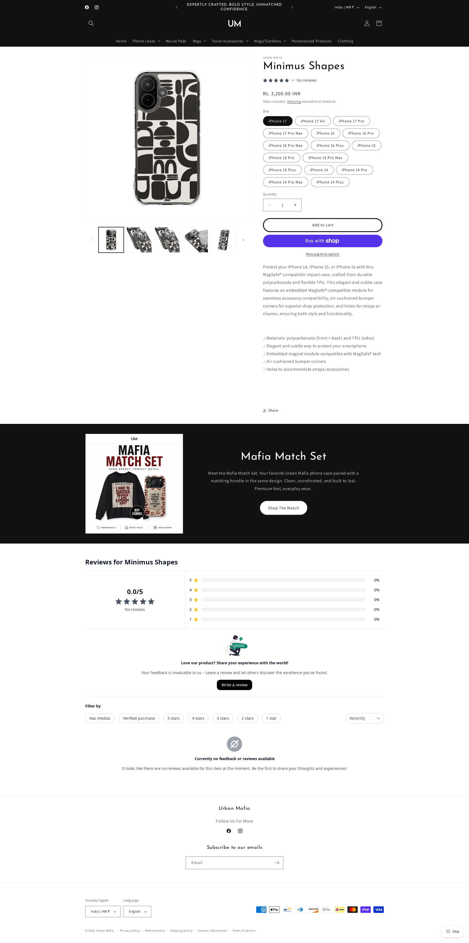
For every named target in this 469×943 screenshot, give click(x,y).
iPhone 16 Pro (361, 133)
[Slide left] (91, 240)
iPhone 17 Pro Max (286, 133)
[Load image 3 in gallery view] (139, 239)
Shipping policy (181, 930)
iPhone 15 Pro (281, 157)
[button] (91, 23)
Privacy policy (130, 930)
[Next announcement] (292, 7)
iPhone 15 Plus (282, 169)
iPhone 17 (278, 121)
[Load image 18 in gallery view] (167, 239)
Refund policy (154, 930)
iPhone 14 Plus (330, 182)
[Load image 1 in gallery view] (111, 239)
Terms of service (243, 930)
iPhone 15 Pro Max (325, 157)
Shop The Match (283, 507)
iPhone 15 (366, 145)
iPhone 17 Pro (352, 121)
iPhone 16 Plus (330, 145)
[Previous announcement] (177, 7)
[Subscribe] (277, 862)
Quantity (270, 194)
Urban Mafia (105, 930)
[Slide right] (243, 240)
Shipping (294, 101)
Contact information (212, 930)
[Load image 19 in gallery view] (195, 239)
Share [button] (273, 410)
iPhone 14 (319, 169)
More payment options (323, 254)
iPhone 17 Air (313, 121)
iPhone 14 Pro (354, 169)
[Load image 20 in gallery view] (223, 239)
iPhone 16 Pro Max (286, 145)
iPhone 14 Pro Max (286, 182)
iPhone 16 (325, 133)
